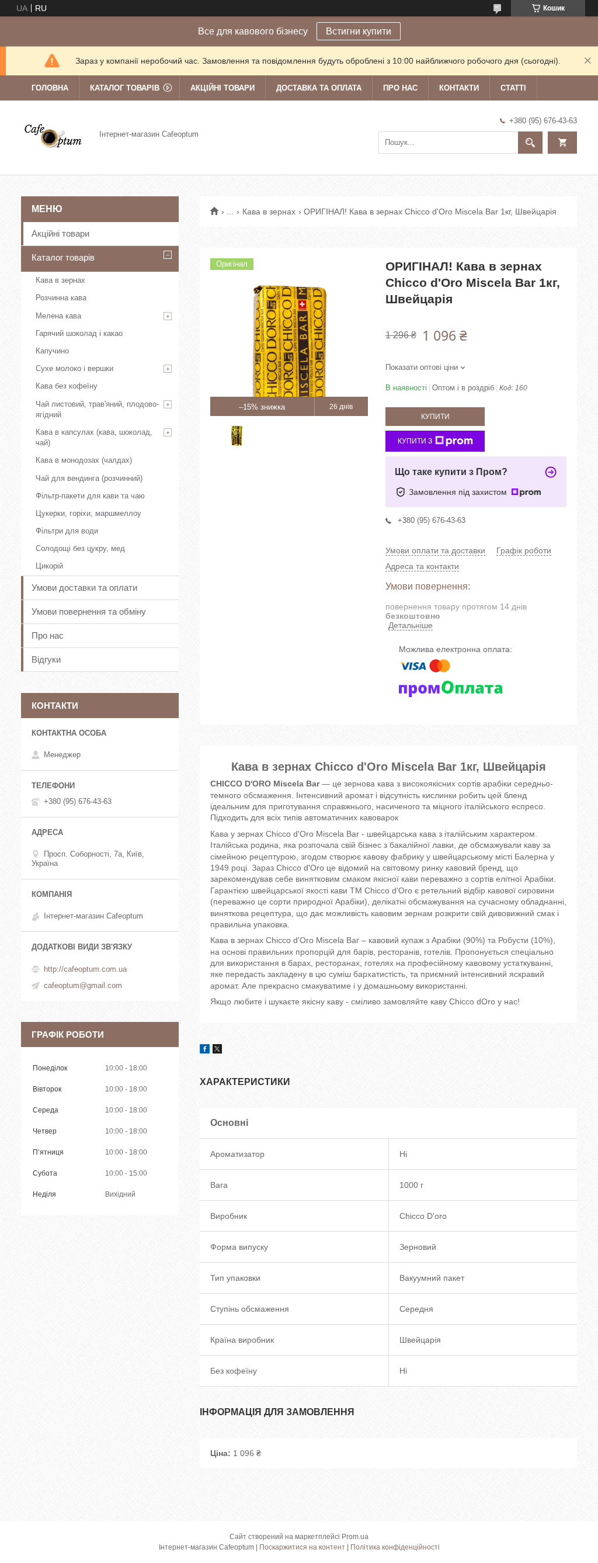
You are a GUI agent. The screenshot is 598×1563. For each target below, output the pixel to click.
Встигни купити (358, 31)
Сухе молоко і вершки (74, 368)
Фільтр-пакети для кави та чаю (90, 495)
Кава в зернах (268, 211)
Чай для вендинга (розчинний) (89, 478)
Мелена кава (58, 315)
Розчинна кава (61, 297)
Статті (513, 88)
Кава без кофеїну (67, 386)
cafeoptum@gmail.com (83, 985)
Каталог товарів (124, 88)
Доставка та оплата (318, 88)
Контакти (459, 88)
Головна (50, 88)
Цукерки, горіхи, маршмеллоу (88, 513)
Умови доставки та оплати (84, 587)
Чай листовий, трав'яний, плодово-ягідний (97, 409)
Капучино (52, 350)
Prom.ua (355, 1537)
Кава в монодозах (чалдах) (84, 460)
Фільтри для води (67, 530)
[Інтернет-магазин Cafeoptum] (53, 133)
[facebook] (205, 1050)
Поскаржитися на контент (302, 1547)
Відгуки (46, 659)
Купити (435, 417)
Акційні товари (222, 88)
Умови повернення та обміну (89, 611)
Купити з (415, 441)
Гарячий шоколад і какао (79, 333)
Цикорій (49, 566)
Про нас (400, 88)
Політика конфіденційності (395, 1547)
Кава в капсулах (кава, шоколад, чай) (94, 437)
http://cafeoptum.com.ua (85, 969)
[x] (217, 1050)
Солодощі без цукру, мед (80, 548)
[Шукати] (530, 142)
